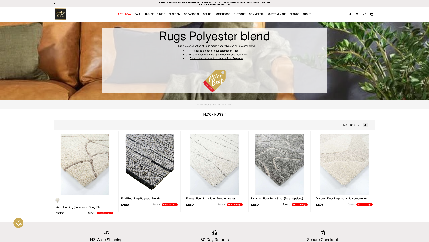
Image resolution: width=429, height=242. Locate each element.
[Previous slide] (60, 164)
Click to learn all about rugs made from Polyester (216, 58)
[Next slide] (110, 164)
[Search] (350, 14)
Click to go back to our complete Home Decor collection (216, 54)
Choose (112, 189)
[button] (355, 125)
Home (200, 104)
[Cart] (371, 14)
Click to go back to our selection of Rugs (216, 50)
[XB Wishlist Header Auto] (364, 14)
